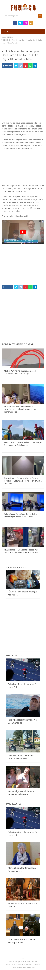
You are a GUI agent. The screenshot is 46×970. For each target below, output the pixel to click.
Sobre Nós (9, 964)
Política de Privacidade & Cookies (24, 967)
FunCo (11, 962)
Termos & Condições (33, 964)
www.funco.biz (32, 962)
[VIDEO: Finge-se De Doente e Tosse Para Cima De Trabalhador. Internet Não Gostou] (23, 537)
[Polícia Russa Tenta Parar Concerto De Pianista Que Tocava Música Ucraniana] (23, 501)
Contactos (19, 964)
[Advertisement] (23, 95)
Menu (5, 31)
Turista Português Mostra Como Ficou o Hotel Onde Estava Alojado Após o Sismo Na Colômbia (23, 481)
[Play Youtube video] (23, 232)
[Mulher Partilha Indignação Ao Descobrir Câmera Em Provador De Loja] (23, 358)
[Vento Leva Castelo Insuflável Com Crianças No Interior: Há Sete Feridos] (23, 430)
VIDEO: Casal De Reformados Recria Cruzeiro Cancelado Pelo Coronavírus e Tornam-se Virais (20, 409)
